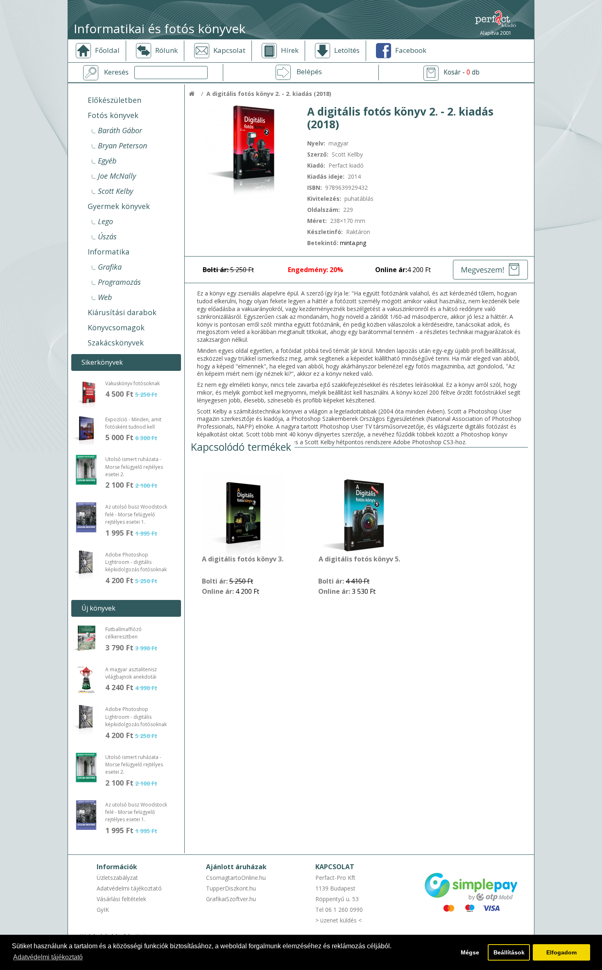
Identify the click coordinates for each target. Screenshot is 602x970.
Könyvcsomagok (116, 327)
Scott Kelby (115, 191)
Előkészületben (114, 100)
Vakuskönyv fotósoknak (132, 383)
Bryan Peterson (122, 145)
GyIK (103, 909)
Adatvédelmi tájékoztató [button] (48, 957)
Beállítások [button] (509, 952)
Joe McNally (117, 176)
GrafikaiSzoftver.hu (231, 899)
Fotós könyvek (113, 115)
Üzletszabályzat (117, 877)
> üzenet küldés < (338, 920)
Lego (105, 221)
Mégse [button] (470, 952)
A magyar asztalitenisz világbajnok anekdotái (131, 673)
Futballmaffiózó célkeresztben (123, 633)
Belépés (309, 72)
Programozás (119, 282)
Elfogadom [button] (561, 952)
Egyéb (107, 161)
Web (105, 297)
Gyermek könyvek (119, 206)
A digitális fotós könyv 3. (242, 559)
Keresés (116, 72)
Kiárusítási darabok (122, 312)
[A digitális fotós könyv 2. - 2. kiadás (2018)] (243, 151)
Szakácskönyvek (116, 343)
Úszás (107, 236)
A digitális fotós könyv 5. (359, 559)
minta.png (353, 243)
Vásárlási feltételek (121, 899)
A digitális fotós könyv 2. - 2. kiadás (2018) (268, 94)
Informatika (108, 252)
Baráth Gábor (120, 130)
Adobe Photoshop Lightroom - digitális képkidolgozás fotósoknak (136, 562)
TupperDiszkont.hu (231, 888)
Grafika (110, 267)
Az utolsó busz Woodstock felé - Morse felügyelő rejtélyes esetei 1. (136, 514)
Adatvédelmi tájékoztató (129, 888)
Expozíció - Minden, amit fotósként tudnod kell (133, 423)
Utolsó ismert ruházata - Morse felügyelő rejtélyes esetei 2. (134, 467)
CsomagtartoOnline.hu (236, 877)
